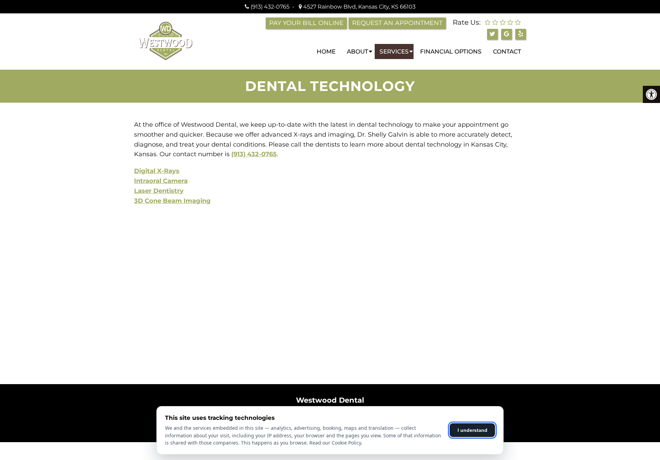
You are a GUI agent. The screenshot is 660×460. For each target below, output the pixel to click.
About (357, 51)
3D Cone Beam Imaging (172, 201)
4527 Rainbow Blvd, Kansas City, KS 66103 (359, 6)
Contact (507, 51)
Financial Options (451, 51)
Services (394, 51)
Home (326, 51)
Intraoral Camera (161, 181)
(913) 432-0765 (270, 6)
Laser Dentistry (159, 191)
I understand (472, 430)
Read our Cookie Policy (335, 442)
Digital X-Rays (156, 171)
